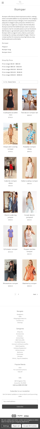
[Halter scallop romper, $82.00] (29, 168)
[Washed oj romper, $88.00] (29, 270)
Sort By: (5, 82)
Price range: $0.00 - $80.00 (11, 64)
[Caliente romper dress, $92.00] (10, 168)
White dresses (20, 350)
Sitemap (20, 322)
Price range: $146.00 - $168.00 (12, 75)
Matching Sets (20, 346)
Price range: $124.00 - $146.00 (12, 72)
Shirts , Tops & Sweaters (20, 358)
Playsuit (5, 47)
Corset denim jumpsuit (29, 216)
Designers (20, 314)
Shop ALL (20, 332)
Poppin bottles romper (29, 250)
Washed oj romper (29, 283)
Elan (20, 367)
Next (34, 294)
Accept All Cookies (30, 426)
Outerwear (20, 354)
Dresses (20, 336)
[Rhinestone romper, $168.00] (10, 270)
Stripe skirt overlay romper (10, 148)
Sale (20, 316)
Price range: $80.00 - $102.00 (12, 67)
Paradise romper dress (29, 148)
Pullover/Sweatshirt (20, 348)
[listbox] (14, 82)
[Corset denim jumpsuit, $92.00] (29, 202)
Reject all (16, 426)
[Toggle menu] (2, 2)
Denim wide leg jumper (11, 216)
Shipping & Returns (20, 318)
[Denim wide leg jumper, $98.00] (10, 202)
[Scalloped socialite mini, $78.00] (10, 99)
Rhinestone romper (10, 283)
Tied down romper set (29, 113)
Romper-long (6, 49)
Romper (20, 356)
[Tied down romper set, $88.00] (29, 99)
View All (20, 372)
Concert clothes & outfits (20, 344)
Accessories (20, 334)
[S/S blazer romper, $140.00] (10, 236)
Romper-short (6, 52)
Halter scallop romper (29, 181)
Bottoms (20, 352)
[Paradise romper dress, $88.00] (29, 133)
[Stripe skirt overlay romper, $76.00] (10, 133)
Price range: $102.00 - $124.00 (12, 69)
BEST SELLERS (20, 340)
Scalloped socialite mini (10, 114)
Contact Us (20, 320)
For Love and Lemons (20, 370)
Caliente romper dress (10, 182)
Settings (6, 426)
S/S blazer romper (10, 249)
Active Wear (20, 338)
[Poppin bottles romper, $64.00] (29, 236)
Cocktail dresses (20, 342)
